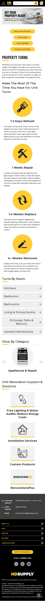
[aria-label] (22, 574)
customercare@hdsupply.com (26, 513)
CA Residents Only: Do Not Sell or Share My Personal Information (22, 597)
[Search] (36, 3)
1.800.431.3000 (20, 507)
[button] (39, 595)
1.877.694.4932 (20, 501)
